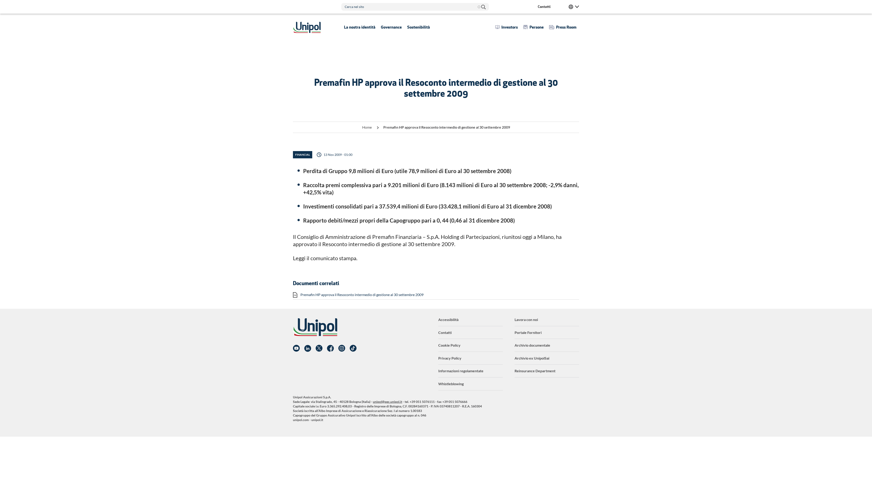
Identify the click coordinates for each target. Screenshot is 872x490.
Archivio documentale (532, 345)
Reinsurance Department (535, 371)
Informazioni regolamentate (460, 371)
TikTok (353, 348)
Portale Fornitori (528, 332)
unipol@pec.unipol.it (387, 402)
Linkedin (307, 348)
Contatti (445, 332)
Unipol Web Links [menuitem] (574, 7)
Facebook (330, 348)
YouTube (296, 348)
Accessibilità (448, 319)
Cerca (483, 7)
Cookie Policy (449, 345)
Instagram (341, 348)
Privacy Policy (449, 358)
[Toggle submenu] (359, 27)
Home (367, 127)
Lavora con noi (526, 319)
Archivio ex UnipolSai (532, 358)
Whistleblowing (451, 384)
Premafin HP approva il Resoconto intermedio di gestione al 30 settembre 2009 (362, 294)
